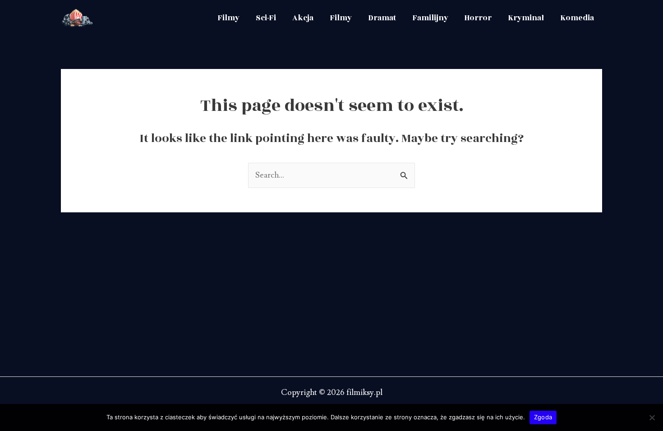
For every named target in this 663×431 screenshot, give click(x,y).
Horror (478, 18)
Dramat (382, 18)
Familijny (430, 18)
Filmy (228, 18)
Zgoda (543, 417)
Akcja (302, 18)
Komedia (577, 18)
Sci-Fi (266, 18)
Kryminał (526, 18)
